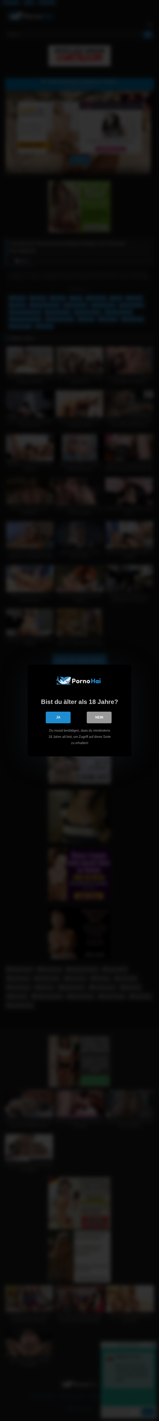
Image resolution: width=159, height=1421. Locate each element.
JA (58, 717)
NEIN (99, 717)
